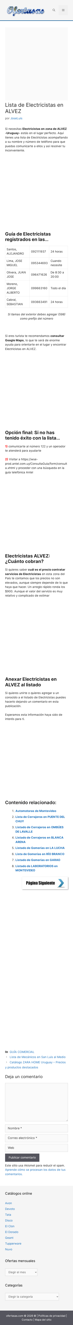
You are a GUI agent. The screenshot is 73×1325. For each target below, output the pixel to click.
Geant (9, 1237)
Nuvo (8, 1249)
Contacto (27, 1319)
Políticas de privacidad (51, 1315)
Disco (9, 1220)
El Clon (9, 1226)
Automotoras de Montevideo (35, 811)
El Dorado (11, 1232)
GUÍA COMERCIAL (22, 1052)
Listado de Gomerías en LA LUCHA (40, 848)
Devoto (10, 1209)
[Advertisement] (36, 63)
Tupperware (13, 1243)
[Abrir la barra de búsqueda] (54, 10)
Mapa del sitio (43, 1319)
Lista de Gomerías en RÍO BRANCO (39, 854)
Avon (8, 1203)
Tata (8, 1214)
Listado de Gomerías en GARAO (37, 860)
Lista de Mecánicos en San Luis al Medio (38, 1057)
